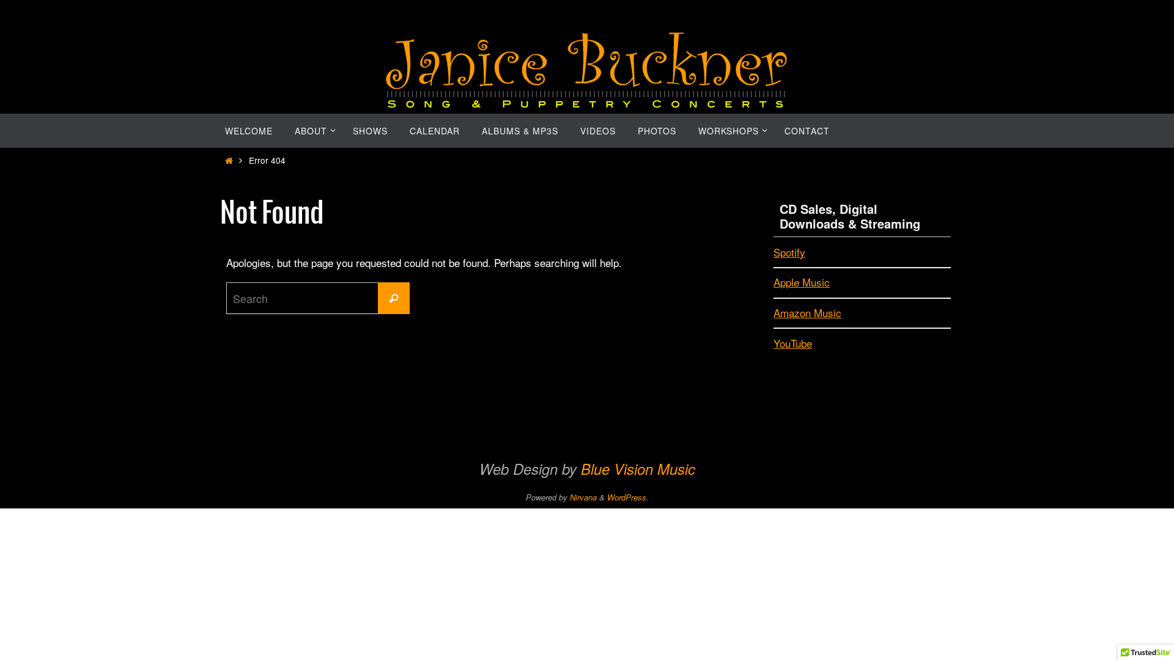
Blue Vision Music (638, 468)
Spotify (789, 252)
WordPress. (628, 497)
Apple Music (801, 282)
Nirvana (583, 497)
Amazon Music (807, 312)
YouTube (792, 343)
